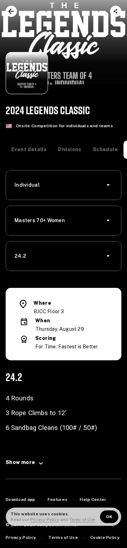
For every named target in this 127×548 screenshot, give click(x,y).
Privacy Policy (21, 537)
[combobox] (65, 185)
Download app (20, 499)
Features (57, 499)
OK (109, 516)
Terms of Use (63, 537)
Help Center (93, 499)
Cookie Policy (105, 537)
